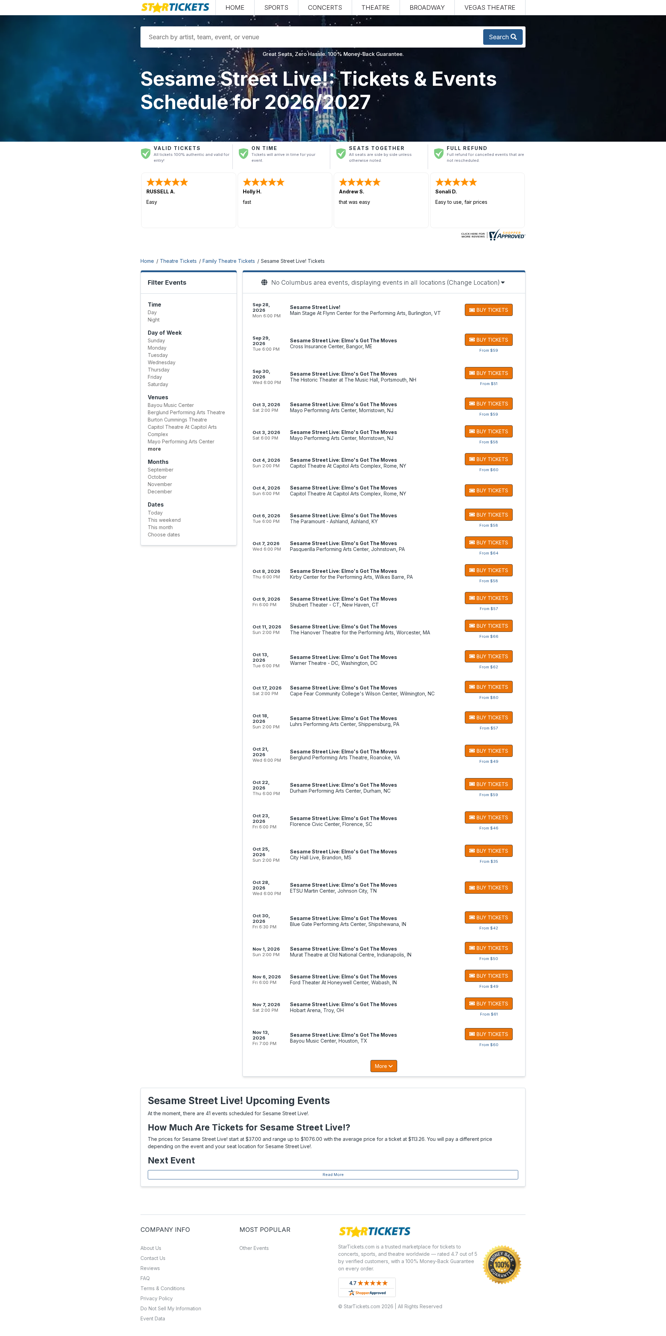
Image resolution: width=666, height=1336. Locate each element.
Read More (333, 1174)
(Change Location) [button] (473, 282)
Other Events (254, 1248)
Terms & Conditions (162, 1288)
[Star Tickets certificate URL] (493, 234)
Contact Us (152, 1258)
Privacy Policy (156, 1298)
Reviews (150, 1268)
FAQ (145, 1278)
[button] (276, 7)
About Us (150, 1248)
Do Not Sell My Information (170, 1308)
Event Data (152, 1318)
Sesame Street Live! (315, 307)
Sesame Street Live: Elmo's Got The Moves (343, 340)
